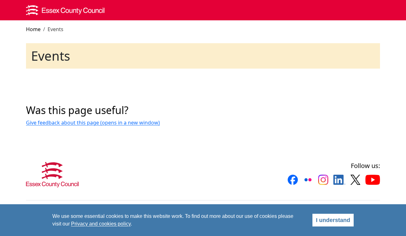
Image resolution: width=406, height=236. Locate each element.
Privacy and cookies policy (101, 223)
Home (33, 29)
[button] (293, 180)
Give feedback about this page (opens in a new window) (93, 122)
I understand (333, 220)
